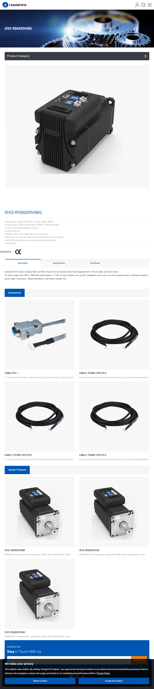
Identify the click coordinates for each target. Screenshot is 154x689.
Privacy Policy (103, 673)
